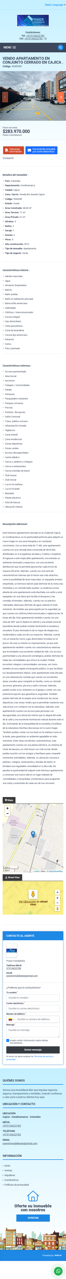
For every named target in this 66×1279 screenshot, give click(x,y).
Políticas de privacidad (16, 1184)
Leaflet (36, 871)
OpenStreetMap (55, 871)
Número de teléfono (16, 1014)
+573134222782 (35, 35)
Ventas (8, 1170)
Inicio (7, 1165)
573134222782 (13, 968)
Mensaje (10, 1024)
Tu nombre (12, 992)
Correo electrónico (15, 1003)
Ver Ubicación (27, 901)
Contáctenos (11, 1180)
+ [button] (7, 808)
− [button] (7, 813)
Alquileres (9, 1175)
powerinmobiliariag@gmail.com (22, 975)
